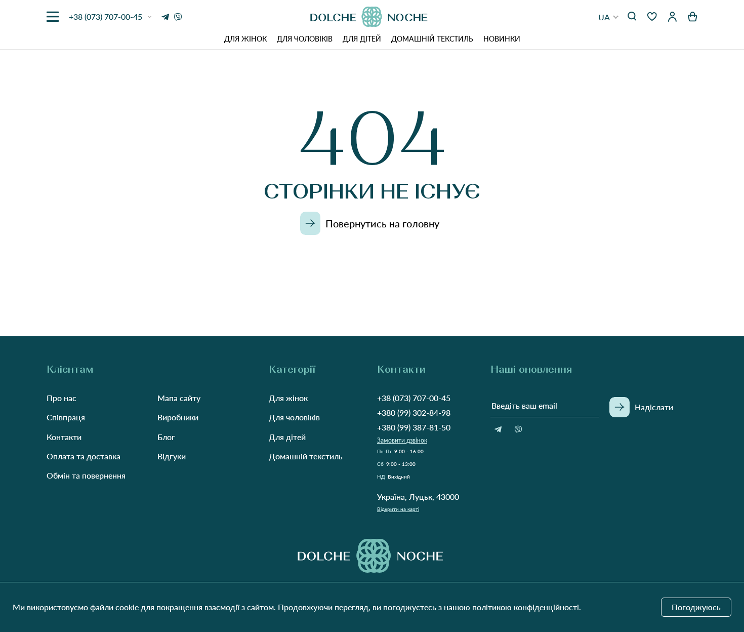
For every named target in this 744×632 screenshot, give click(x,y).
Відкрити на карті (398, 509)
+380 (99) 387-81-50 (413, 427)
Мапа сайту (178, 398)
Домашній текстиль (432, 38)
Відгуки (171, 456)
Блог (166, 437)
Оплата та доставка (83, 456)
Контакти (64, 437)
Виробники (177, 417)
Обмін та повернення (86, 475)
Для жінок (245, 38)
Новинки (501, 38)
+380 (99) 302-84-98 (413, 412)
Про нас (61, 398)
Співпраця (66, 417)
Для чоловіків (305, 38)
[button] (609, 17)
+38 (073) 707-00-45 (413, 398)
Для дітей (362, 38)
